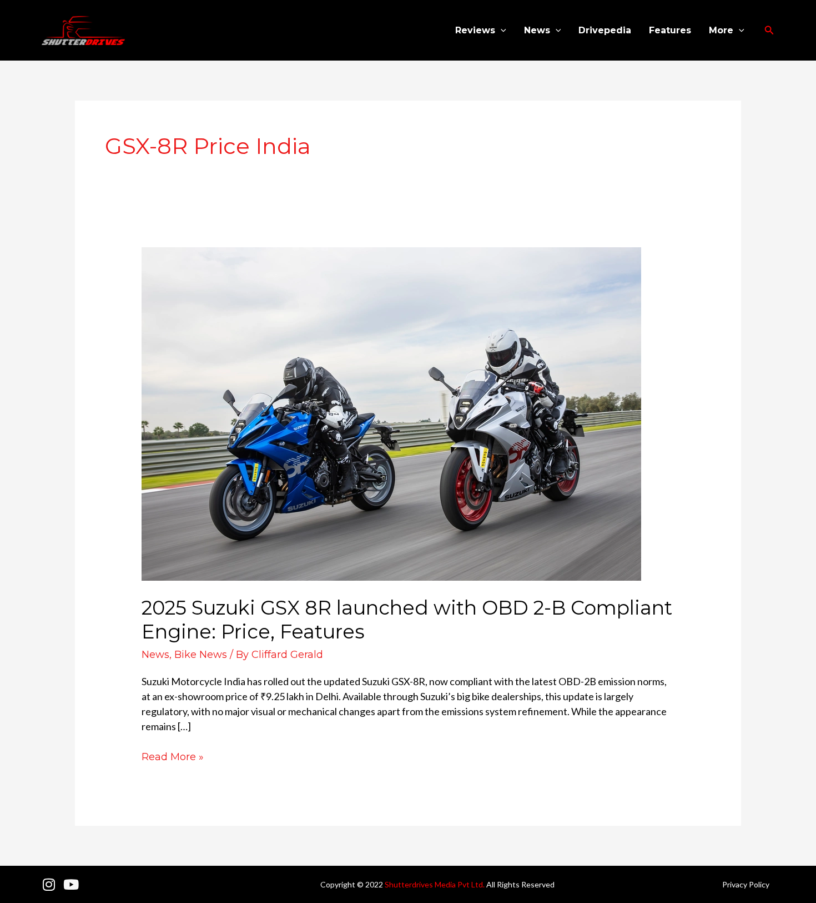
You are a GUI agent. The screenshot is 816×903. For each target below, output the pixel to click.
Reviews (475, 30)
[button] (500, 30)
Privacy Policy (745, 884)
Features (670, 30)
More (721, 30)
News (537, 30)
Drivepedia (604, 30)
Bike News (200, 654)
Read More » (173, 756)
